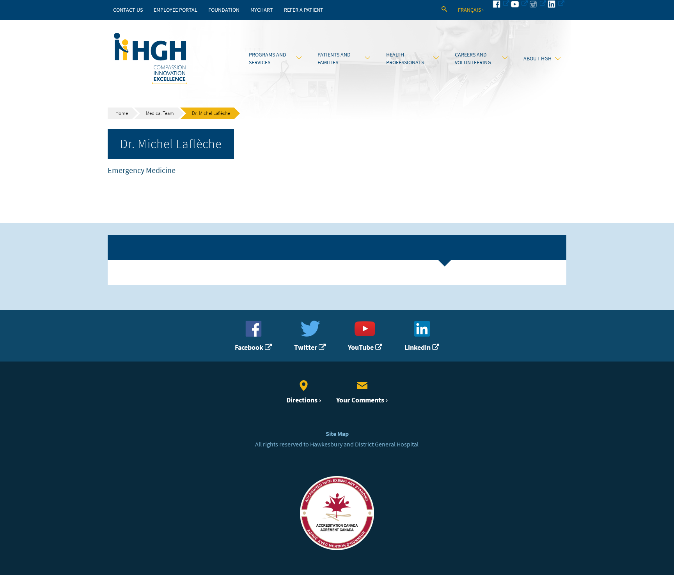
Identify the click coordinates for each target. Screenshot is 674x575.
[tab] (337, 247)
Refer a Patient (303, 10)
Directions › (303, 400)
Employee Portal (175, 10)
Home (121, 113)
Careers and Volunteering (473, 58)
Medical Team (160, 113)
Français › (471, 10)
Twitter (306, 347)
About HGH (537, 58)
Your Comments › (362, 400)
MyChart (261, 10)
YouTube (361, 347)
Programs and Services (267, 58)
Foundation (223, 10)
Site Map (337, 434)
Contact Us (128, 10)
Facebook (250, 347)
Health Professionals (405, 58)
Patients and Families (334, 58)
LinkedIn (418, 347)
